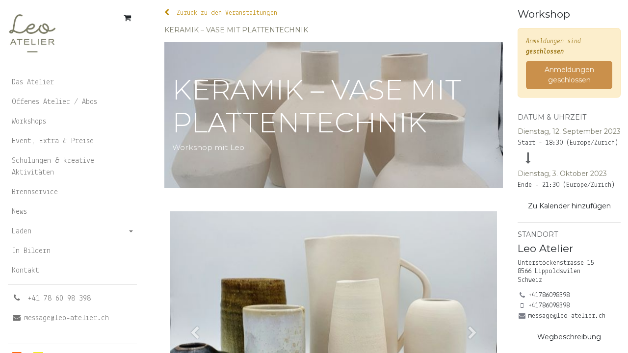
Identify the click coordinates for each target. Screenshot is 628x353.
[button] (569, 206)
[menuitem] (72, 82)
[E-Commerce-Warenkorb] (127, 17)
